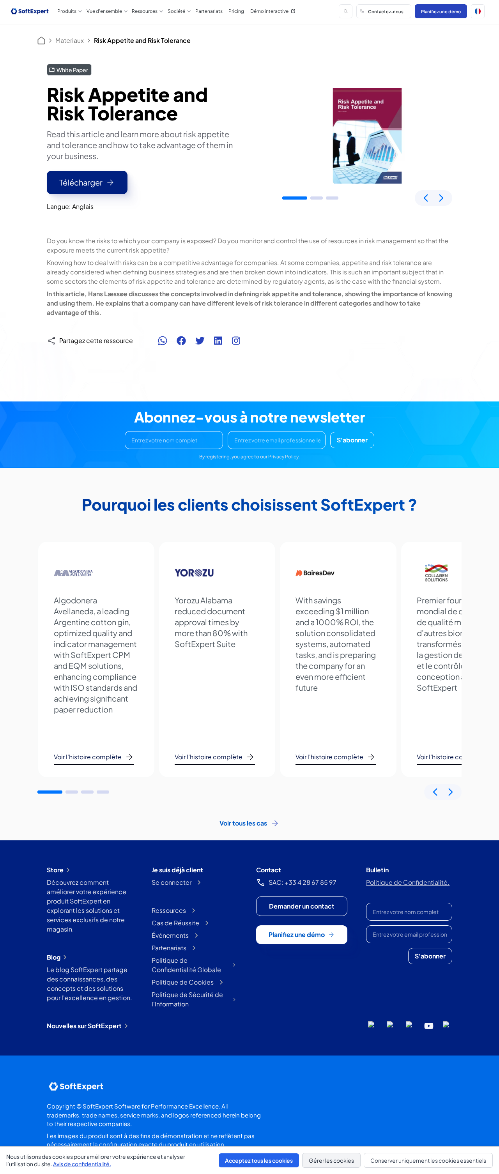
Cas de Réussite (175, 923)
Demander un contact (301, 906)
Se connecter (171, 882)
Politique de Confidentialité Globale (186, 965)
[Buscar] (345, 11)
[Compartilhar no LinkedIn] (218, 340)
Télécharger (81, 182)
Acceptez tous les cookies (259, 1160)
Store (55, 870)
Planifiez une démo (441, 11)
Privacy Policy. (284, 457)
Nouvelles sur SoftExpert (84, 1026)
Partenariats (209, 11)
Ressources (169, 910)
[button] (478, 11)
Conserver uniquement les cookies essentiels (428, 1160)
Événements (170, 935)
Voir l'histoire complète (88, 757)
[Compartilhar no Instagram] (236, 340)
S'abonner (352, 440)
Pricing (236, 11)
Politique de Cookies (183, 982)
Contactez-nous (385, 11)
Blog (53, 957)
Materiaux (69, 40)
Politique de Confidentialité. (407, 882)
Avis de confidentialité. (82, 1163)
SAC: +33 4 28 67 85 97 (302, 882)
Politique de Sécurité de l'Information (187, 999)
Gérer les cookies (331, 1160)
